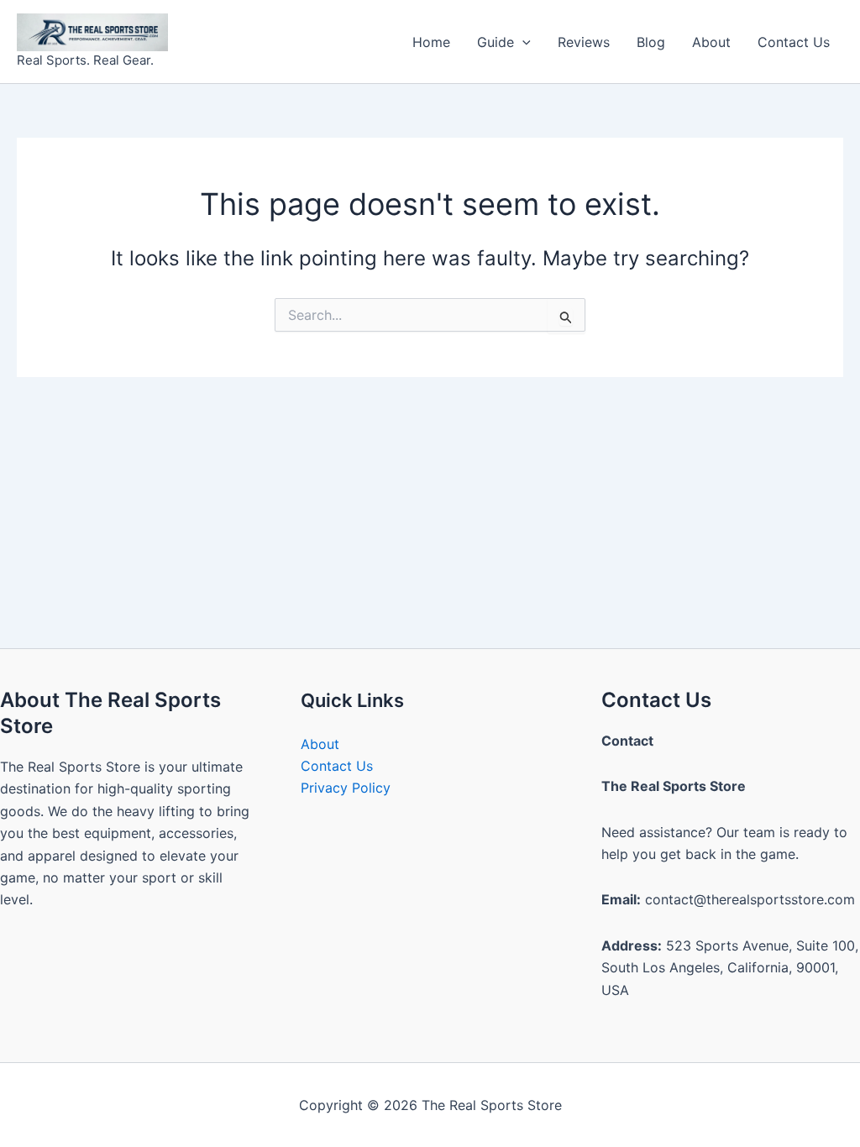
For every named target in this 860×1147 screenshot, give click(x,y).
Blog (651, 42)
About (711, 42)
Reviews (584, 42)
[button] (522, 42)
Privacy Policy (346, 787)
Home (431, 42)
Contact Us (794, 42)
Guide (495, 42)
